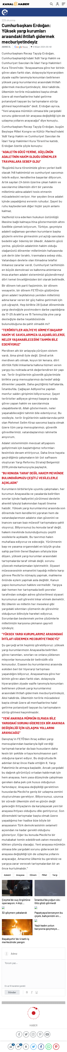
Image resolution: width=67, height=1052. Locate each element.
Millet (44, 875)
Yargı (54, 875)
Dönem (33, 875)
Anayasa (20, 875)
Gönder (12, 992)
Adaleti (7, 875)
